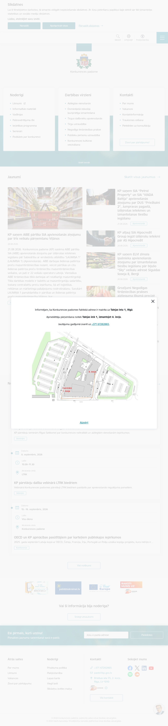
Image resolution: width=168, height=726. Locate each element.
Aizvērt (84, 422)
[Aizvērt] (152, 301)
